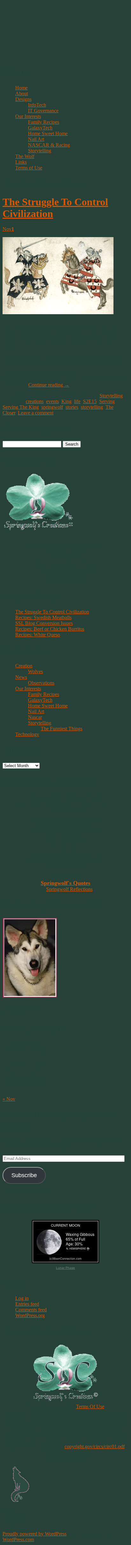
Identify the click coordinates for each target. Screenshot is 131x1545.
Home (21, 87)
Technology (27, 734)
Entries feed (27, 1304)
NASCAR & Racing (49, 145)
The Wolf (24, 156)
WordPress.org (30, 1315)
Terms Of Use (90, 1406)
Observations (41, 683)
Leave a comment (35, 412)
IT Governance (43, 110)
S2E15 (90, 401)
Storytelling (39, 150)
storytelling (92, 407)
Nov (8, 229)
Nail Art (36, 139)
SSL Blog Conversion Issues (44, 623)
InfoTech (37, 105)
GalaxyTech (40, 127)
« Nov (9, 1099)
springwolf (52, 407)
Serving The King (21, 407)
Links (21, 162)
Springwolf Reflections (69, 889)
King (66, 401)
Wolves (35, 671)
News (21, 677)
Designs (23, 99)
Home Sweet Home (48, 133)
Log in (22, 1298)
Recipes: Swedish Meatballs (43, 617)
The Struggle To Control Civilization (52, 611)
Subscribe (24, 1175)
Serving (107, 401)
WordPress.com (18, 1539)
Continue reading (48, 385)
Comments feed (31, 1309)
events (52, 401)
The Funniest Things (61, 728)
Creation (23, 665)
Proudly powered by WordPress (34, 1533)
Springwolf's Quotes (65, 883)
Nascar (35, 717)
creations (35, 401)
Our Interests (28, 116)
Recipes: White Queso (37, 634)
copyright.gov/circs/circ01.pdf (95, 1446)
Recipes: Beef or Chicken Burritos (49, 629)
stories (72, 407)
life (77, 401)
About (21, 93)
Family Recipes (43, 122)
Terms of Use (28, 167)
